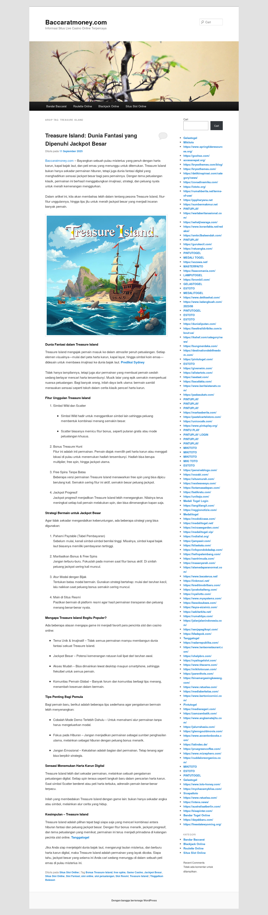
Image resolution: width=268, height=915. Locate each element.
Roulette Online (82, 106)
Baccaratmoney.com (76, 21)
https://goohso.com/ (196, 156)
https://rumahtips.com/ (198, 616)
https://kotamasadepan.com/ (201, 488)
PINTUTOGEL (192, 253)
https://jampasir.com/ (197, 541)
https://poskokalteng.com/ (200, 589)
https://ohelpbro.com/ (197, 656)
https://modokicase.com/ (199, 519)
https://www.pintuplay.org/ (200, 426)
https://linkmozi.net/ (196, 581)
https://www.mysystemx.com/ (202, 598)
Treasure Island (139, 876)
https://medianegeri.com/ (199, 709)
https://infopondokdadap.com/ (203, 550)
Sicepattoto (190, 793)
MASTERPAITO (193, 266)
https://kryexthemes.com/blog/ (203, 164)
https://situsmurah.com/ (198, 479)
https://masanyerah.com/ (199, 563)
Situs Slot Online (136, 106)
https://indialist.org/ (196, 536)
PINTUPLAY (191, 209)
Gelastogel (190, 138)
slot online (87, 876)
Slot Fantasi (73, 876)
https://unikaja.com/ (196, 496)
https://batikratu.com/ (197, 492)
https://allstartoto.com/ (198, 373)
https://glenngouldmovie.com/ (203, 731)
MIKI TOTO (190, 461)
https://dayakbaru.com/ (198, 820)
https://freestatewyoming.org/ (202, 824)
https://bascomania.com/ (199, 271)
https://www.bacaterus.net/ (200, 576)
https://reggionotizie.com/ (200, 510)
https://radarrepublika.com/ (201, 642)
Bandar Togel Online (196, 815)
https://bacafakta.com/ (197, 381)
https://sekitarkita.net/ (197, 612)
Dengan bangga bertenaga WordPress (134, 900)
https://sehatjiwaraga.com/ (200, 222)
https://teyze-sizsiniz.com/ (200, 607)
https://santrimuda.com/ (198, 558)
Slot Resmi (122, 876)
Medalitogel (190, 514)
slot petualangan (104, 876)
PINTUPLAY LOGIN (195, 435)
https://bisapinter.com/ (198, 811)
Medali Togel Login (195, 501)
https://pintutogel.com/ (198, 359)
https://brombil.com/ (196, 279)
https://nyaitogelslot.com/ (199, 660)
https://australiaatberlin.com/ (202, 806)
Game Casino (135, 872)
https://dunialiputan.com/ (199, 324)
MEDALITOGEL (193, 293)
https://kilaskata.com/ (197, 545)
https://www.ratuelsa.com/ (200, 687)
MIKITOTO (190, 448)
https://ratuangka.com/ (198, 248)
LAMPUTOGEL (192, 275)
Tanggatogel (191, 638)
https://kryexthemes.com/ (199, 169)
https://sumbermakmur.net (200, 204)
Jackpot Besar (153, 872)
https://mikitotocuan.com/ (200, 669)
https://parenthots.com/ (198, 673)
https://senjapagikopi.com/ (200, 629)
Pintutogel (190, 704)
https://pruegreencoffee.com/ (202, 749)
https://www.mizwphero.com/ (202, 753)
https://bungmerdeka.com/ (200, 346)
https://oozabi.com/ (196, 474)
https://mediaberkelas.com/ (201, 691)
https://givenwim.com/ (197, 368)
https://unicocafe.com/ (197, 421)
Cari (185, 119)
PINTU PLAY (191, 430)
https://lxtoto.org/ (194, 187)
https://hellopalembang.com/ (202, 554)
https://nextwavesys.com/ (199, 483)
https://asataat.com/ (196, 377)
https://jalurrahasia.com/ (199, 727)
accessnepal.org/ (194, 160)
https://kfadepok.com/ (197, 634)
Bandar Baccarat (56, 106)
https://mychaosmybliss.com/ (202, 789)
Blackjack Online (108, 106)
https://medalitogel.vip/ (198, 532)
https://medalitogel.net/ (198, 523)
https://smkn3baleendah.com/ (202, 235)
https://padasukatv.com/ (198, 395)
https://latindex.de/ (195, 744)
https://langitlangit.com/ (198, 505)
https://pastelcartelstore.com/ (202, 417)
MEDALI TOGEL (193, 257)
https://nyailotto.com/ (197, 594)
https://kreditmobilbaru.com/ (201, 585)
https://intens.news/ (196, 802)
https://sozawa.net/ (195, 262)
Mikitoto (188, 142)
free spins (120, 872)
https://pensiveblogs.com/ (200, 470)
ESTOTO (189, 288)
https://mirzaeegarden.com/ (201, 527)
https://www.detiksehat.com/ (201, 297)
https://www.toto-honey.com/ (201, 784)
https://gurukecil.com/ (197, 244)
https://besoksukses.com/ (199, 603)
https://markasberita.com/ (199, 412)
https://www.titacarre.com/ (200, 665)
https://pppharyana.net (198, 200)
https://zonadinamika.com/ (200, 182)
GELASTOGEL (192, 284)
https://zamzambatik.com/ (200, 713)
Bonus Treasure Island (99, 872)
